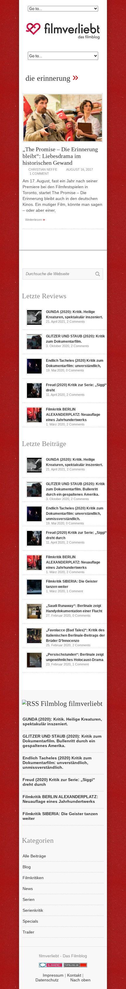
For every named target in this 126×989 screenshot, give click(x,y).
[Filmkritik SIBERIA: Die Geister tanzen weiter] (34, 593)
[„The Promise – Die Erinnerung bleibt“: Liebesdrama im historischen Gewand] (63, 143)
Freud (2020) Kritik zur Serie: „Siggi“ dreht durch (59, 782)
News (28, 888)
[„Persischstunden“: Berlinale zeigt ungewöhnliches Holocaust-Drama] (34, 667)
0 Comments (75, 370)
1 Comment (39, 173)
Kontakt (74, 975)
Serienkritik (33, 910)
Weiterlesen (35, 219)
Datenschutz (47, 980)
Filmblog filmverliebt (72, 703)
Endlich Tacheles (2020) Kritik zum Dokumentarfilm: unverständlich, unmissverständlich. (74, 513)
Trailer (28, 932)
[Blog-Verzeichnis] (50, 965)
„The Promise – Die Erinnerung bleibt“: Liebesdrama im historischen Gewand (60, 156)
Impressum (53, 975)
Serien (29, 899)
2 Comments (76, 321)
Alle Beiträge (34, 856)
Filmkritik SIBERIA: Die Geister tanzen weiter (60, 816)
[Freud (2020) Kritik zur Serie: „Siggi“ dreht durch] (34, 397)
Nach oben (80, 980)
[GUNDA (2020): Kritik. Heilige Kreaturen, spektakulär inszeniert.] (34, 324)
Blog (27, 866)
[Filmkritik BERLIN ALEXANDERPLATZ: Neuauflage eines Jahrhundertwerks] (34, 421)
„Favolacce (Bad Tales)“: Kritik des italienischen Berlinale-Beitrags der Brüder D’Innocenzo (75, 635)
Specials (30, 921)
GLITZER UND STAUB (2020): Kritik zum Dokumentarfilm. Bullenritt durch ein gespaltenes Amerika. (75, 489)
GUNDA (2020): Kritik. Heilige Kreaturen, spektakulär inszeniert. (62, 721)
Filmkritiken (33, 877)
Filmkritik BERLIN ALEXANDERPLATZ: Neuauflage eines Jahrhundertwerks (73, 414)
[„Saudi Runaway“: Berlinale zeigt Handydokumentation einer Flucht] (34, 618)
